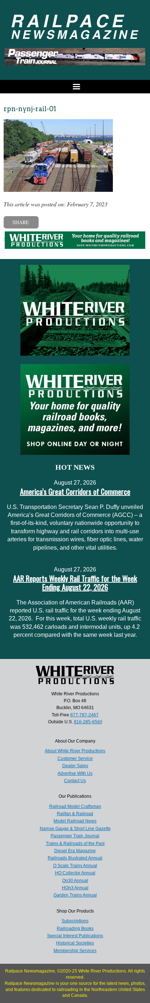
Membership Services (75, 950)
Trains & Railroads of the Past (75, 843)
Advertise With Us (75, 773)
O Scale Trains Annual (75, 865)
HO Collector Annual (75, 872)
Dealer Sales (75, 765)
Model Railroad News (75, 821)
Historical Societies (75, 943)
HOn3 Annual (75, 887)
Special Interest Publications (75, 935)
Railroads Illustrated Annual (75, 858)
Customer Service (75, 758)
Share (20, 222)
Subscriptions (75, 920)
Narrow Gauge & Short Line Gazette (75, 828)
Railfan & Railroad (75, 813)
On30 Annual (75, 880)
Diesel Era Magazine (75, 850)
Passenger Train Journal (75, 835)
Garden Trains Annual (75, 895)
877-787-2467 (84, 714)
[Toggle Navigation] (75, 86)
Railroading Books (75, 928)
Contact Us (75, 780)
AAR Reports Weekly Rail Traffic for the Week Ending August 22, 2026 (75, 583)
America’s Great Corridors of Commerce (75, 491)
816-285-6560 (88, 721)
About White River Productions (75, 750)
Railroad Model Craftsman (75, 806)
